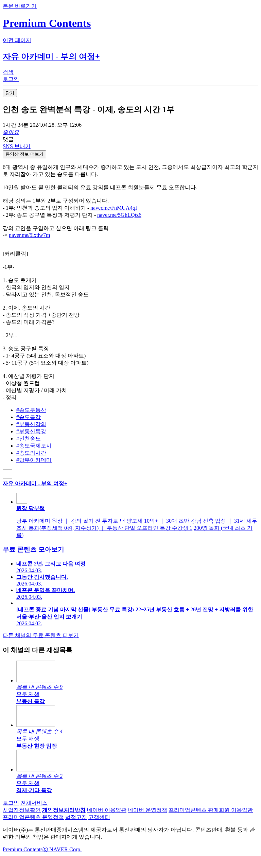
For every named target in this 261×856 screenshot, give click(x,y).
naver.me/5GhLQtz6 (119, 215)
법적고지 (76, 817)
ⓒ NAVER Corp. (62, 849)
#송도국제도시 (34, 446)
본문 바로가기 (20, 6)
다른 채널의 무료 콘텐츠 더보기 (41, 635)
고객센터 (99, 817)
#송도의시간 (31, 453)
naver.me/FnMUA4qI (113, 208)
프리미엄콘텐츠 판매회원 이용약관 (211, 810)
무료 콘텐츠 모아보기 (33, 549)
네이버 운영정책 (147, 810)
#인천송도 (28, 438)
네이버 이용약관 (106, 810)
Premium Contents (22, 849)
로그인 (11, 803)
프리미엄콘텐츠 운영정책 (33, 817)
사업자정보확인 (22, 810)
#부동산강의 (31, 424)
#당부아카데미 (34, 460)
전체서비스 (34, 803)
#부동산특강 (31, 431)
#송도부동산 (31, 410)
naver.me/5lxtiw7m (29, 235)
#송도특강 (28, 417)
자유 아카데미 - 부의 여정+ (51, 56)
